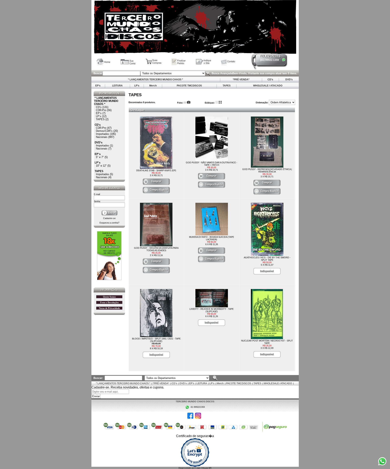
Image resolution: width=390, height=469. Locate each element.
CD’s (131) (102, 107)
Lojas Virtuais (202, 468)
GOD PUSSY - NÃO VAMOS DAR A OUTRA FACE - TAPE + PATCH (211, 163)
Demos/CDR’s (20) (107, 130)
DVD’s (289, 79)
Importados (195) (106, 133)
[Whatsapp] (283, 59)
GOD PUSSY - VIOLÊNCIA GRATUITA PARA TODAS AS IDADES (156, 249)
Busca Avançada (221, 73)
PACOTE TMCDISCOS (189, 85)
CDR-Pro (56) (104, 110)
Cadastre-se (109, 218)
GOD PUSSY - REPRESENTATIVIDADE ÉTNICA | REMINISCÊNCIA (267, 170)
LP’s (137, 85)
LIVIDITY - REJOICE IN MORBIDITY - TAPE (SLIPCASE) (212, 310)
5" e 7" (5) (102, 157)
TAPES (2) (102, 119)
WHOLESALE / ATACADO (267, 85)
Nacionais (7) (103, 148)
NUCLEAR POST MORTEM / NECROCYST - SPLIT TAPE (267, 341)
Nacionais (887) (105, 137)
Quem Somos (109, 297)
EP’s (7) (100, 113)
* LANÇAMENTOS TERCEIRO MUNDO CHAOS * (155, 79)
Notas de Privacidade (109, 308)
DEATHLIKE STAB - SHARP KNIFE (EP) (156, 170)
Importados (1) (104, 145)
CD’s (270, 79)
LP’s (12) (101, 116)
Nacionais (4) (103, 177)
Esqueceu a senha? (109, 222)
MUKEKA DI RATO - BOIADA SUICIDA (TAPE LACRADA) (211, 238)
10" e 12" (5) (103, 165)
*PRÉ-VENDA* (241, 79)
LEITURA (117, 85)
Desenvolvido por (187, 468)
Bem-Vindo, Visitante (246, 73)
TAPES (226, 85)
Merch (153, 85)
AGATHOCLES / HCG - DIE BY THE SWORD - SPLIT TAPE (267, 258)
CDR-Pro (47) (104, 127)
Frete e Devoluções (109, 302)
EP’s (98, 85)
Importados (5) (104, 174)
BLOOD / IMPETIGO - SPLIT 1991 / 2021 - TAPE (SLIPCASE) (156, 339)
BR (210, 468)
